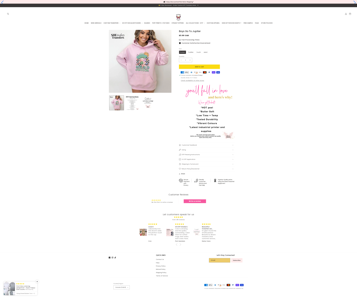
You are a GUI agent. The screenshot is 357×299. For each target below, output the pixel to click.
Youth (198, 52)
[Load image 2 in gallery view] (132, 103)
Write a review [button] (195, 201)
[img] (178, 217)
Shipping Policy (161, 272)
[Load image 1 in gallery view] (116, 103)
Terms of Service (162, 276)
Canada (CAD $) (120, 287)
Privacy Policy (160, 266)
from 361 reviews (178, 220)
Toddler (191, 52)
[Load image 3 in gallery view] (148, 103)
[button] (2, 3)
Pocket (182, 52)
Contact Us (160, 259)
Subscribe (237, 260)
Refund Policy (160, 269)
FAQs (157, 263)
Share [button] (183, 174)
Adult (206, 52)
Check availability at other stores (192, 80)
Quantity (181, 56)
